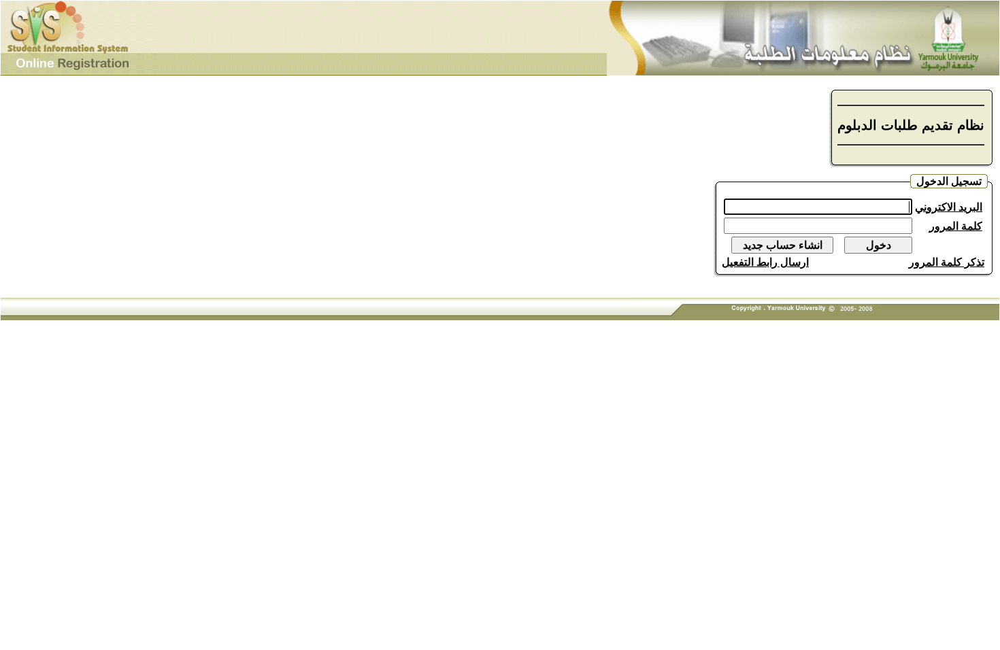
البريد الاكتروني (948, 207)
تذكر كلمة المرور (946, 262)
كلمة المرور (955, 226)
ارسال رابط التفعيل (765, 262)
